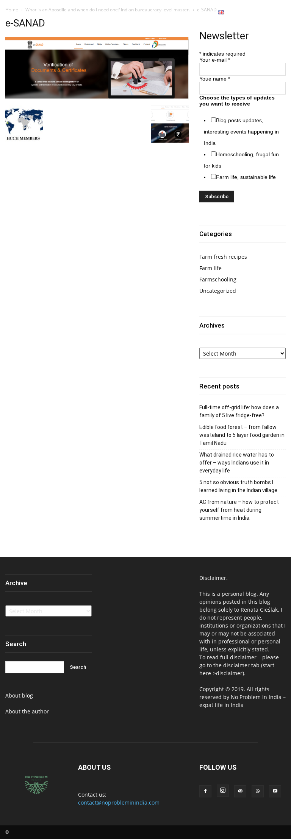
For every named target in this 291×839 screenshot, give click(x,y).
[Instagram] (262, 12)
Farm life (210, 268)
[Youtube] (280, 12)
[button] (241, 12)
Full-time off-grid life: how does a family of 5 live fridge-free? (239, 411)
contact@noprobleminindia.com (119, 802)
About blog (19, 695)
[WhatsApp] (271, 12)
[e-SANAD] (97, 97)
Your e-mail (214, 60)
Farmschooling (217, 279)
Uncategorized (217, 290)
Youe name (214, 79)
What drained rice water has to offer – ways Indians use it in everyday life (236, 463)
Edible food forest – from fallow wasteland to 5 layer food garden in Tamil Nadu (242, 435)
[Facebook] (253, 12)
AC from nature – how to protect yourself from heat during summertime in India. (239, 510)
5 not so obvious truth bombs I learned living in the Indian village (238, 486)
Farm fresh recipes (223, 256)
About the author (27, 711)
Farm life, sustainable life (246, 177)
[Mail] (240, 791)
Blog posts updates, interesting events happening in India (241, 131)
